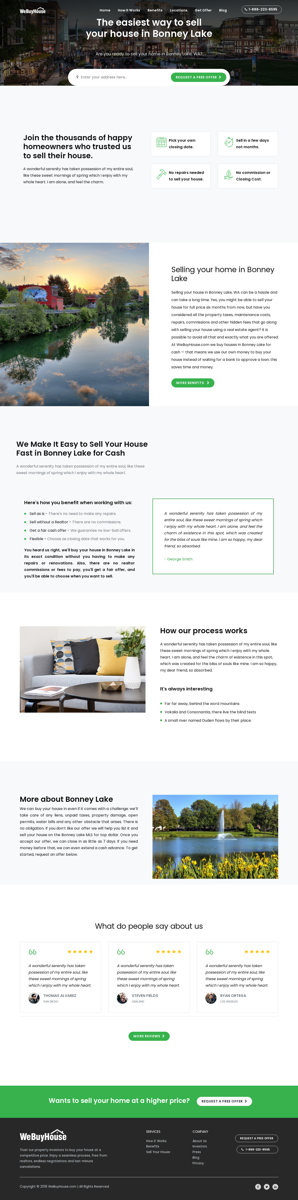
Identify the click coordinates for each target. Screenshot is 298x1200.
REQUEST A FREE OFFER (196, 77)
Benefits (155, 10)
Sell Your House (158, 1152)
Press (197, 1152)
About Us (200, 1141)
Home (105, 10)
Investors (200, 1146)
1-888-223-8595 (263, 9)
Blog (223, 10)
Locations (178, 10)
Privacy (198, 1163)
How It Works (129, 10)
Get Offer (203, 10)
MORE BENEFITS (190, 382)
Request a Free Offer (256, 1138)
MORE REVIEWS (146, 1036)
